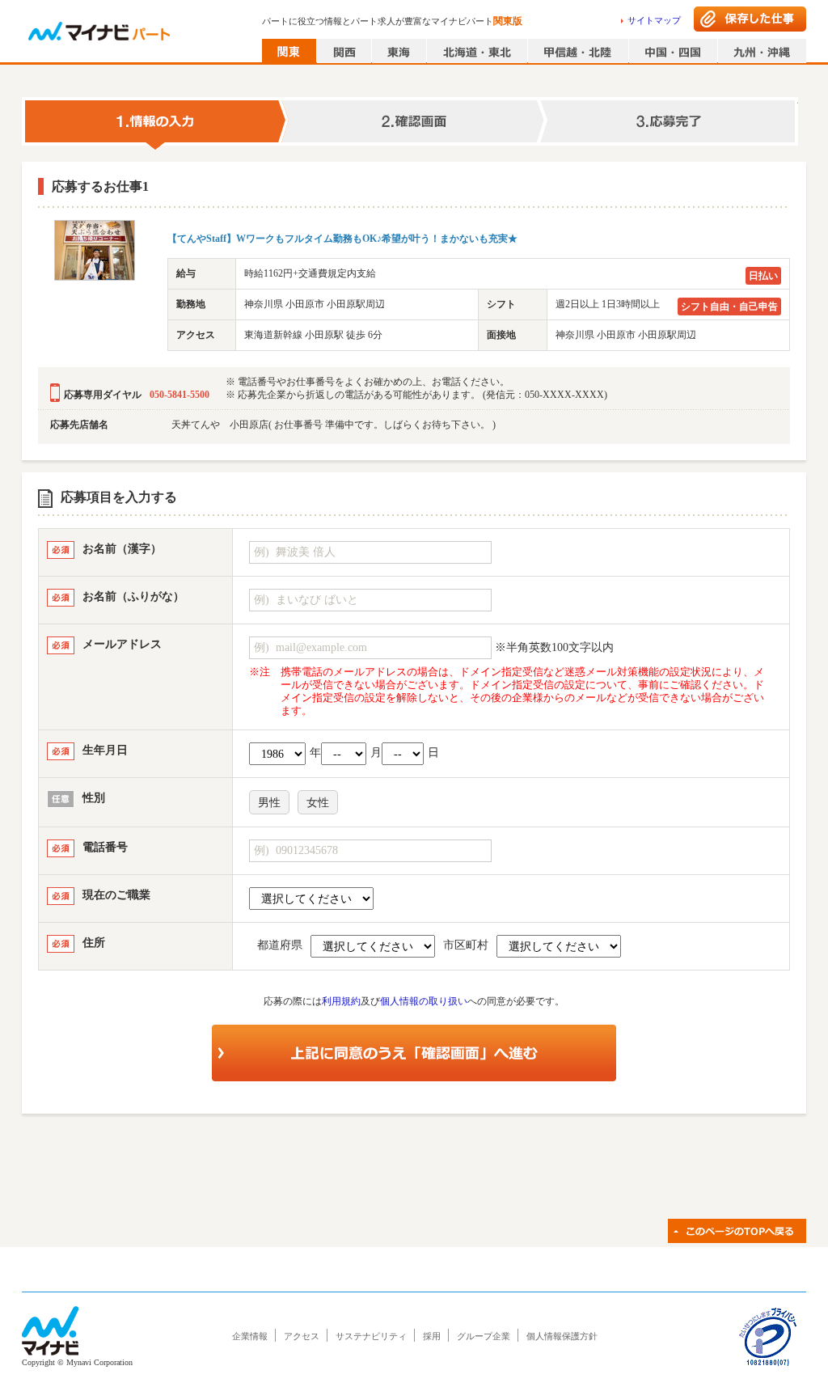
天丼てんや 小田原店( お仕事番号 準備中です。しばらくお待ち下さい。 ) (333, 424)
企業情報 (250, 1336)
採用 (432, 1336)
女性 (317, 803)
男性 (269, 803)
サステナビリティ (371, 1336)
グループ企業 (483, 1336)
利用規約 (341, 1001)
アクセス (301, 1336)
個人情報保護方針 (562, 1336)
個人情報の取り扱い (423, 1001)
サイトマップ (654, 20)
